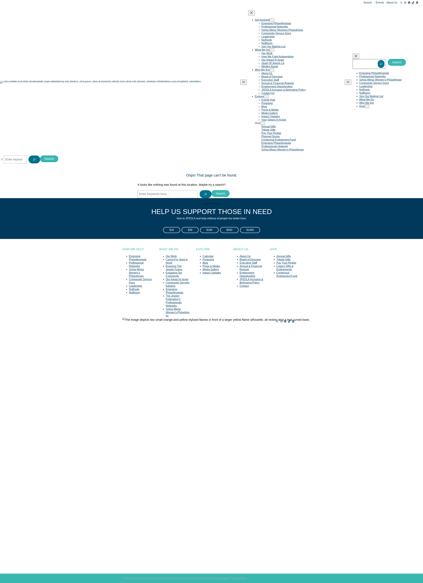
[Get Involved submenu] (271, 20)
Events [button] (380, 2)
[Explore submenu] (266, 96)
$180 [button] (209, 230)
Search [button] (368, 2)
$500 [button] (229, 230)
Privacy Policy (220, 578)
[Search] (381, 64)
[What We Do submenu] (272, 50)
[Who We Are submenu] (271, 70)
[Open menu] (243, 82)
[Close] (2, 159)
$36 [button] (190, 230)
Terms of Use (238, 578)
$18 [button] (171, 230)
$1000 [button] (250, 230)
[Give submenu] (262, 123)
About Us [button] (391, 2)
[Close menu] (251, 13)
